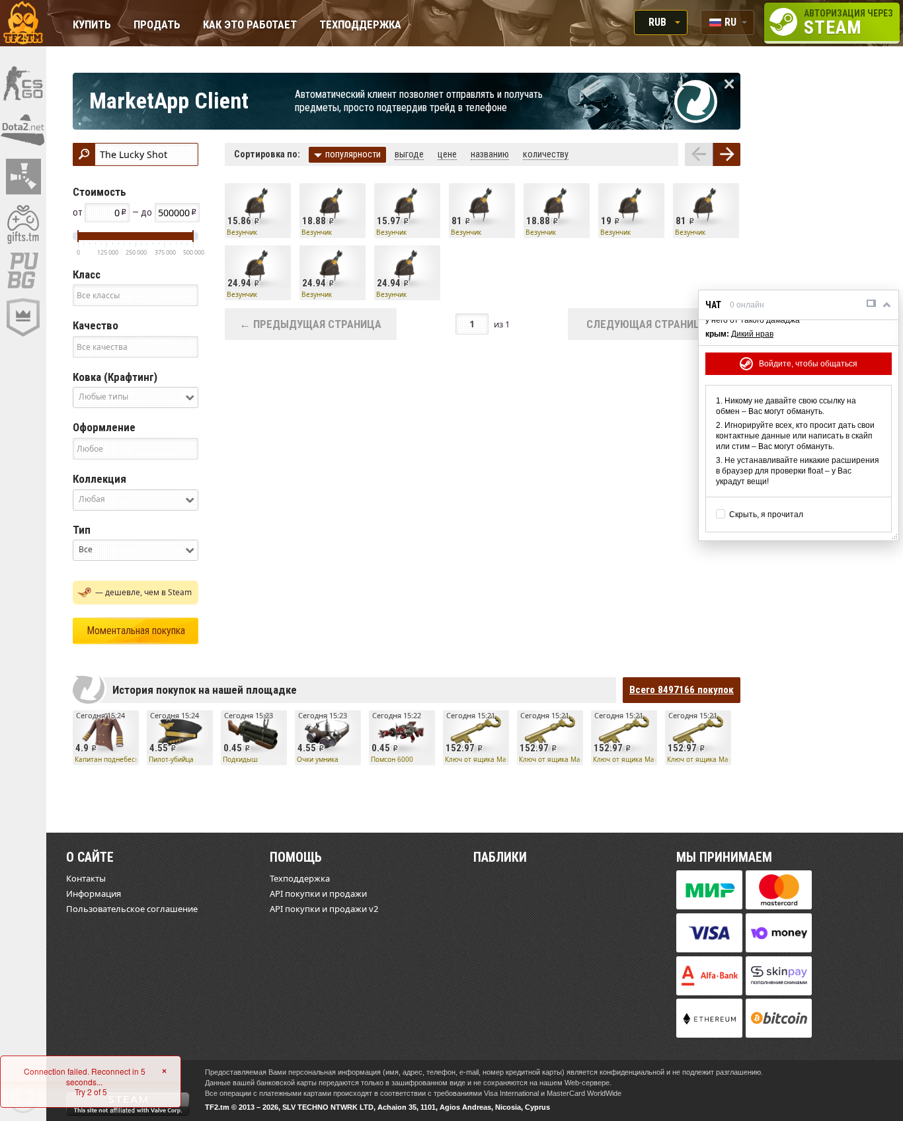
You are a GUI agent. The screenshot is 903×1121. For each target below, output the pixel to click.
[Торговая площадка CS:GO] (23, 83)
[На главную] (23, 23)
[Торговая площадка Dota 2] (23, 129)
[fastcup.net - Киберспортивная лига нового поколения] (23, 317)
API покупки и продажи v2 (324, 909)
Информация (93, 893)
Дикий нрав (752, 334)
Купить (92, 25)
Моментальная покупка (136, 630)
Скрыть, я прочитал (766, 514)
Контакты (86, 878)
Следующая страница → (654, 324)
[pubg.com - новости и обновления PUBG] (23, 270)
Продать (157, 25)
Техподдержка (360, 25)
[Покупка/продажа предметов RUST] (23, 176)
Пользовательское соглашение (132, 909)
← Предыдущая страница (310, 324)
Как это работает (250, 25)
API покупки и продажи (318, 893)
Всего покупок (681, 690)
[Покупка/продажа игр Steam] (23, 223)
